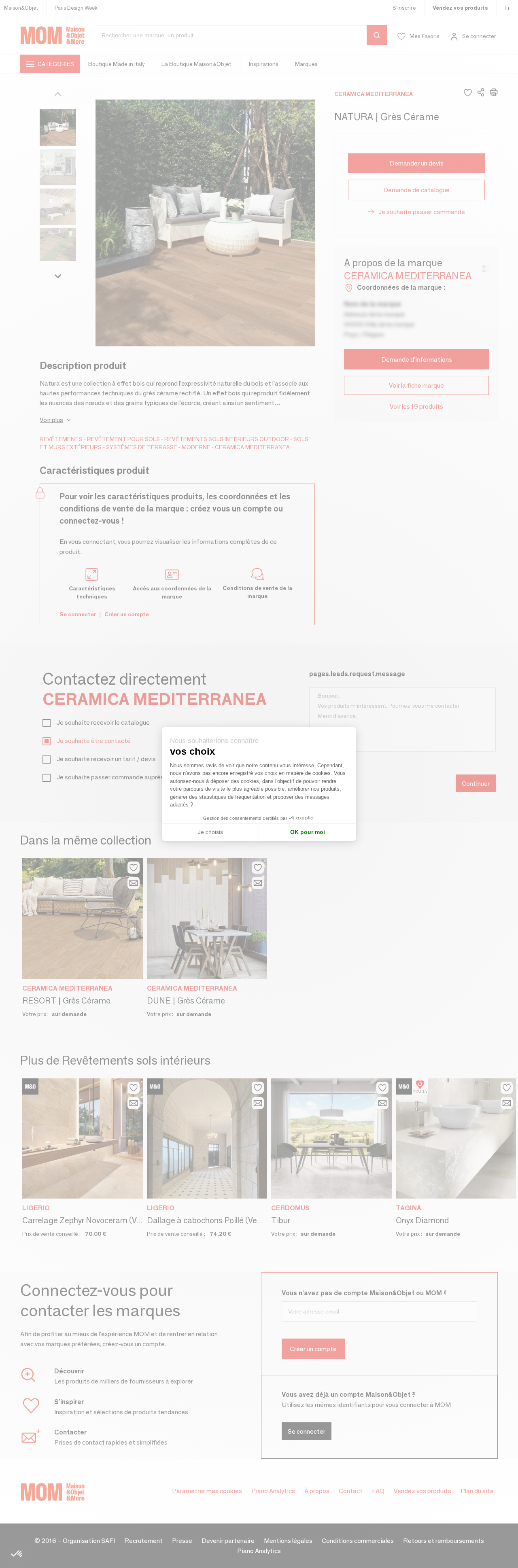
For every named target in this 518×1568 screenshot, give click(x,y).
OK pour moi (307, 832)
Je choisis (210, 832)
